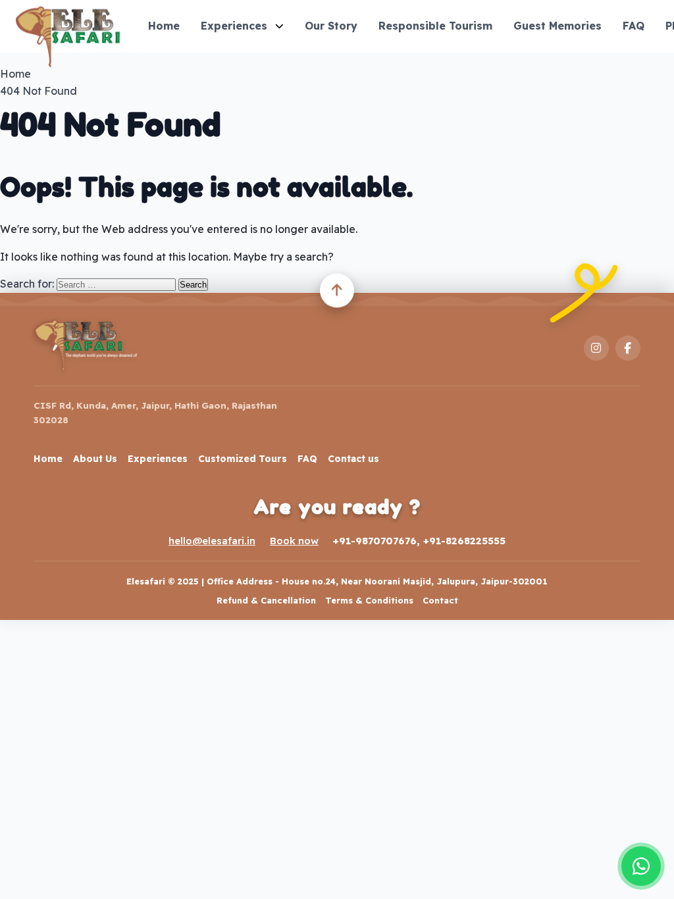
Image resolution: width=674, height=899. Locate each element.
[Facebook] (627, 348)
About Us (95, 459)
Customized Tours (242, 459)
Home (164, 25)
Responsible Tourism (435, 25)
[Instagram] (596, 348)
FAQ (633, 25)
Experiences (234, 25)
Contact (440, 600)
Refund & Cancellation (266, 600)
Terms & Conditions (369, 600)
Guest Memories (557, 25)
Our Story (331, 25)
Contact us (353, 459)
